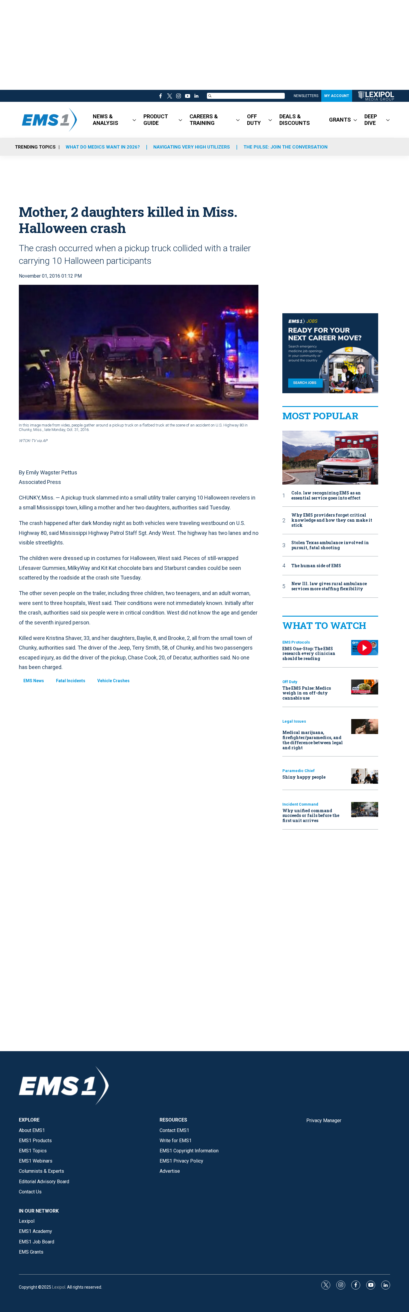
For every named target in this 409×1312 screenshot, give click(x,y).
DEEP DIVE (370, 119)
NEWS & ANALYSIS (105, 119)
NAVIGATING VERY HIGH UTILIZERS (191, 147)
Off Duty (289, 682)
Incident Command (300, 804)
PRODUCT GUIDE (155, 119)
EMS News (33, 680)
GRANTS (340, 119)
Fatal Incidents (70, 680)
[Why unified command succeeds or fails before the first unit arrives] (364, 809)
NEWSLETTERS (306, 96)
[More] (134, 120)
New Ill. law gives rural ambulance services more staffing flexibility (329, 586)
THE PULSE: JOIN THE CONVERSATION (285, 147)
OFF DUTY (254, 119)
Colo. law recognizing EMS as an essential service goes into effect (326, 496)
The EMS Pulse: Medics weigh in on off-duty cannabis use (306, 693)
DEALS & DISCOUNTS (294, 119)
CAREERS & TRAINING (204, 119)
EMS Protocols (296, 642)
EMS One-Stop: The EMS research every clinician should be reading (308, 654)
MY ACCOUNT (336, 96)
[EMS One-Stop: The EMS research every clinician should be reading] (364, 647)
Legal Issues (294, 721)
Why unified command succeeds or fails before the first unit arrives (310, 816)
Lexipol (58, 1287)
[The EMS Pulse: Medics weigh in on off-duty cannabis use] (364, 687)
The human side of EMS (316, 565)
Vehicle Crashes (113, 680)
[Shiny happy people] (364, 776)
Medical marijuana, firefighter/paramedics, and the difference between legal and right (312, 740)
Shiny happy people (303, 777)
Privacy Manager (323, 1120)
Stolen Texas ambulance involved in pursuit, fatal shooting (330, 545)
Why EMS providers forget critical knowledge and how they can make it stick (331, 520)
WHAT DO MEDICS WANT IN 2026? (103, 147)
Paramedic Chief (298, 770)
